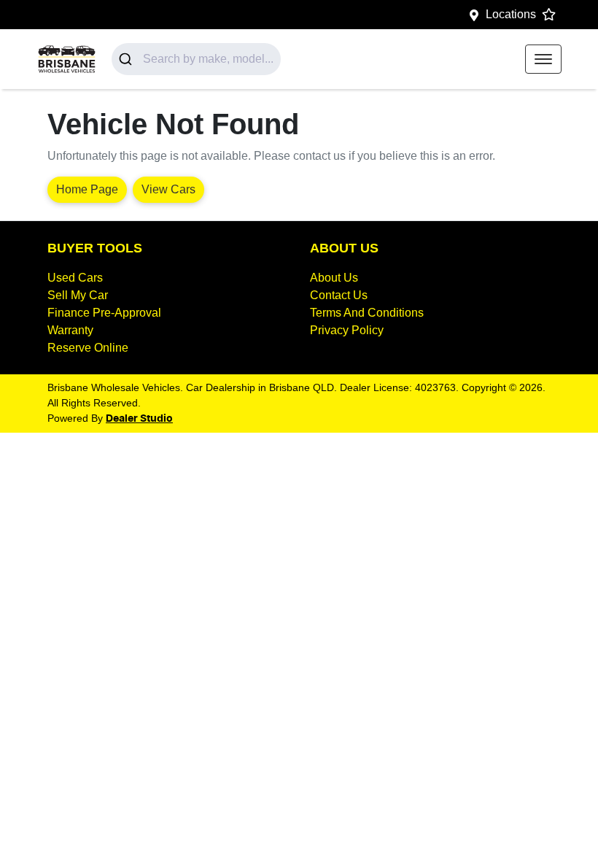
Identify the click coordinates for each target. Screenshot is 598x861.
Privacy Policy (347, 330)
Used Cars (75, 277)
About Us (334, 277)
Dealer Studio (139, 419)
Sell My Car (77, 295)
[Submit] (127, 59)
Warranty (70, 330)
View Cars (168, 189)
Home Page (87, 189)
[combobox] (196, 59)
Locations (511, 14)
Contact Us (339, 295)
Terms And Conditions (367, 312)
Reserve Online (87, 347)
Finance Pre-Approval (104, 312)
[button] (543, 59)
